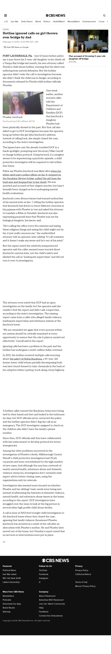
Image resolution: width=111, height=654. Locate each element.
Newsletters (8, 596)
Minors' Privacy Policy (85, 586)
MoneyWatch (74, 21)
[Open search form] (104, 15)
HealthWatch (59, 21)
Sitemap (6, 612)
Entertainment (89, 21)
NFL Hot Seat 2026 (12, 578)
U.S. (6, 21)
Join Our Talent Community (52, 604)
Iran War (14, 21)
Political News (9, 570)
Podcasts (7, 600)
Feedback (43, 612)
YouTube (43, 570)
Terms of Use (81, 582)
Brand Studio (9, 608)
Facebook (43, 574)
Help (41, 608)
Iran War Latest (10, 574)
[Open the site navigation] (21, 15)
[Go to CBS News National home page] (55, 15)
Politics (46, 21)
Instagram (43, 578)
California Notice (83, 574)
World (38, 21)
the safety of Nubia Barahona (26, 358)
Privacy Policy (81, 570)
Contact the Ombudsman (51, 616)
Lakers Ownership (11, 582)
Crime (101, 21)
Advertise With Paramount (51, 600)
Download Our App (12, 604)
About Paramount (47, 596)
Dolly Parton (27, 21)
